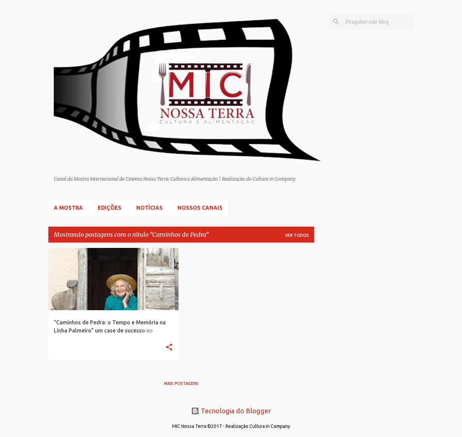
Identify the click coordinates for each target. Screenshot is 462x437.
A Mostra (68, 208)
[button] (169, 347)
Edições (109, 208)
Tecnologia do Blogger (235, 411)
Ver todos (297, 235)
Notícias (149, 208)
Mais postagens (181, 383)
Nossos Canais (200, 208)
